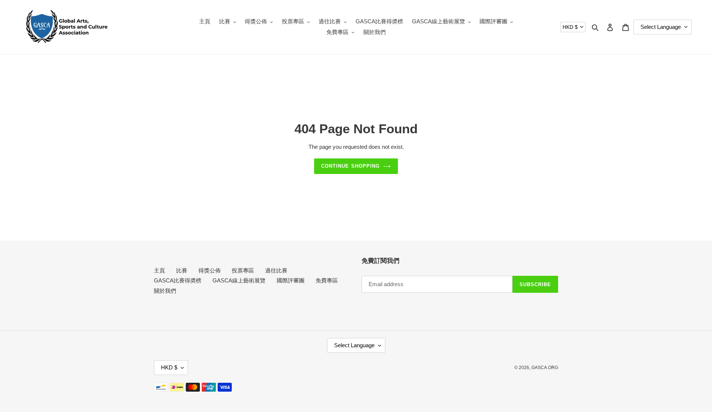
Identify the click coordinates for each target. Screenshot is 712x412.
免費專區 (327, 280)
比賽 (181, 270)
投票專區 (243, 270)
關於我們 (165, 291)
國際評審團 (290, 280)
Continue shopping (350, 166)
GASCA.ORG (544, 367)
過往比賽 (276, 270)
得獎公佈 (209, 270)
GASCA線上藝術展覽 (239, 280)
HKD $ (570, 27)
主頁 (159, 270)
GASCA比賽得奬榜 (177, 280)
